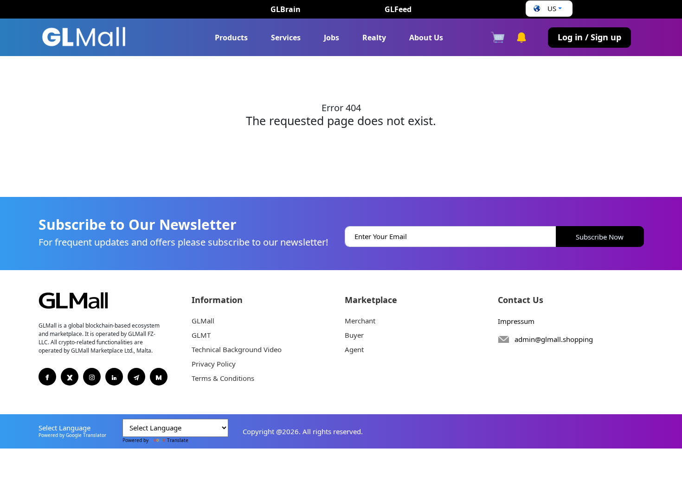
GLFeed (398, 9)
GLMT (201, 335)
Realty (374, 37)
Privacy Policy (214, 363)
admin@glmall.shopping (554, 339)
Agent (354, 349)
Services (286, 37)
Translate (177, 440)
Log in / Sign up (589, 37)
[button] (546, 8)
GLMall (203, 320)
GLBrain (285, 9)
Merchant (360, 320)
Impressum (516, 321)
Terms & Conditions (223, 378)
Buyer (354, 335)
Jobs (331, 37)
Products (231, 37)
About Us (426, 37)
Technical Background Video (237, 349)
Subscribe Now (600, 236)
